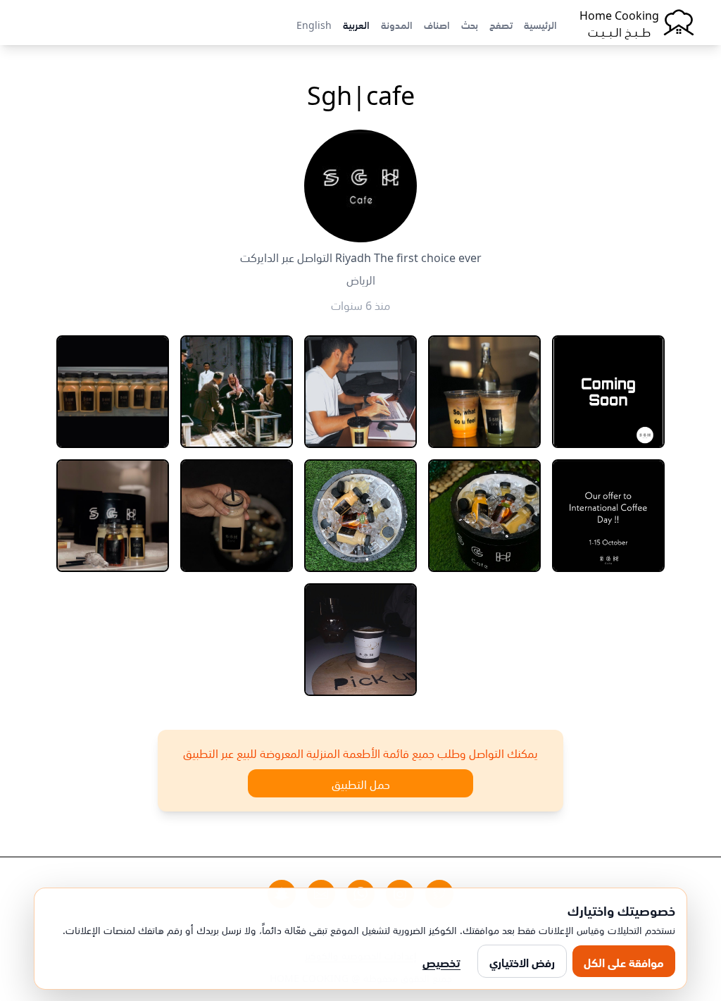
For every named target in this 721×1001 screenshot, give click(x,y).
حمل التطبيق (361, 783)
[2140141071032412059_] (236, 391)
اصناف (437, 24)
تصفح (501, 24)
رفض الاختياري (522, 961)
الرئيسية (540, 24)
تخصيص (441, 961)
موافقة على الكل (624, 961)
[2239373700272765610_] (360, 639)
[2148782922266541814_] (360, 515)
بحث (469, 24)
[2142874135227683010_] (112, 391)
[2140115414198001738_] (360, 391)
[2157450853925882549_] (112, 515)
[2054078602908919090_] (608, 391)
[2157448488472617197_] (236, 515)
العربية (356, 24)
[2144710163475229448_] (608, 515)
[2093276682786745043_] (484, 391)
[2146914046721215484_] (484, 515)
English (314, 24)
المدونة (397, 24)
